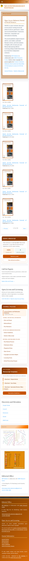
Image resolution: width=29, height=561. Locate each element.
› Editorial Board (7, 323)
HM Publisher (14, 56)
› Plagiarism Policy (7, 348)
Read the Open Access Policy (17, 298)
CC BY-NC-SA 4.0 (6, 298)
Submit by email (14, 256)
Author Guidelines (6, 544)
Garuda (4, 416)
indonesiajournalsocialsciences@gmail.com (12, 488)
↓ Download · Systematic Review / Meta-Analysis (13, 387)
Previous (5, 228)
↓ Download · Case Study (10, 383)
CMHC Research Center (15, 557)
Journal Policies (9, 71)
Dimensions (5, 412)
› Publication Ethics (8, 345)
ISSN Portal (5, 420)
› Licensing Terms (7, 357)
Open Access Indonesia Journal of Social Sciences (14, 7)
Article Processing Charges (8, 546)
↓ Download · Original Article (11, 379)
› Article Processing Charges (10, 361)
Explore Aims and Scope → (8, 281)
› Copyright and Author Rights (10, 354)
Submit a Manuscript (19, 71)
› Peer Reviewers (7, 326)
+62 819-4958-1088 (6, 490)
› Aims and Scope (7, 320)
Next (24, 228)
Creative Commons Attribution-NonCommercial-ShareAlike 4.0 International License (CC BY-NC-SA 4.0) (14, 529)
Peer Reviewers (5, 542)
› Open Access (6, 351)
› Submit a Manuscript (8, 335)
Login (26, 1)
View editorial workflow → (14, 260)
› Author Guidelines (8, 332)
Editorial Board (5, 541)
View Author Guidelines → (14, 393)
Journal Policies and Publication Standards (12, 313)
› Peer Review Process (8, 341)
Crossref (5, 409)
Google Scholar (6, 405)
